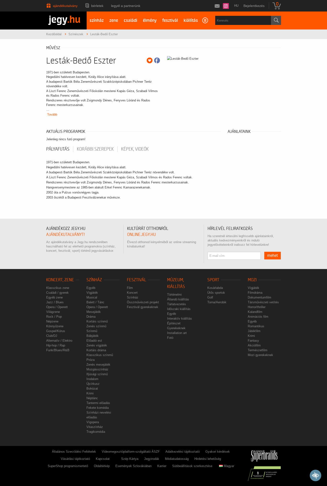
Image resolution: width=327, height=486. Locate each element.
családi (130, 20)
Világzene (53, 312)
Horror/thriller (256, 307)
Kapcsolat (103, 459)
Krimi (90, 393)
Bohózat (92, 388)
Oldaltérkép (102, 466)
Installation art (177, 333)
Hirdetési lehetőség (207, 459)
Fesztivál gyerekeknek (142, 307)
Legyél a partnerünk (125, 6)
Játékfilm (254, 331)
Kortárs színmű (97, 321)
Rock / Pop (54, 316)
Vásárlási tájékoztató (75, 459)
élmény (150, 20)
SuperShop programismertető (68, 466)
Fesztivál (136, 279)
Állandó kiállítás (178, 299)
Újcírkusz (93, 384)
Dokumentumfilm (259, 297)
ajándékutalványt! (65, 234)
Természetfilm (257, 350)
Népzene (52, 321)
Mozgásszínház (97, 369)
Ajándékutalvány (65, 6)
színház (97, 20)
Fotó (170, 338)
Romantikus (256, 326)
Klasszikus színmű (99, 355)
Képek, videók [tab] (135, 149)
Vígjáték (92, 292)
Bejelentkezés (254, 6)
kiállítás (191, 20)
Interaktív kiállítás (179, 318)
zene (113, 20)
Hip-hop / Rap (55, 345)
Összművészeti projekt (143, 302)
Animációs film (258, 316)
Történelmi (174, 294)
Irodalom (92, 379)
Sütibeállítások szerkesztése (192, 466)
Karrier (161, 466)
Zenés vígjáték (96, 345)
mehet (272, 255)
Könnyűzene (54, 326)
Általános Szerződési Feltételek (74, 451)
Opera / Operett (57, 307)
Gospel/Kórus (55, 331)
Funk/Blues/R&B (57, 350)
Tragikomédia (95, 431)
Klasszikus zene (57, 288)
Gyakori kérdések (217, 451)
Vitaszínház (94, 427)
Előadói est (94, 340)
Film (130, 288)
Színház (94, 279)
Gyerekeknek (176, 328)
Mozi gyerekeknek (260, 355)
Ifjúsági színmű (97, 374)
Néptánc (92, 398)
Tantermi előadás (98, 403)
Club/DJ (51, 336)
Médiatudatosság (177, 459)
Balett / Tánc (95, 302)
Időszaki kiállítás (179, 309)
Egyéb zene (54, 297)
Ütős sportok (216, 292)
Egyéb (90, 288)
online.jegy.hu (141, 234)
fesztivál (170, 20)
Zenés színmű (96, 326)
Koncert (132, 292)
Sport (213, 279)
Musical (91, 297)
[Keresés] (276, 20)
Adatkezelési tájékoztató (182, 451)
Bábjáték (92, 336)
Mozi (252, 279)
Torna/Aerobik (216, 302)
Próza (90, 360)
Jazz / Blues (55, 302)
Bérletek (97, 6)
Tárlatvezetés (176, 304)
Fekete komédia (97, 408)
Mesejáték (93, 312)
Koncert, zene (60, 279)
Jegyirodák (151, 459)
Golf (210, 297)
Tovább (52, 114)
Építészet (173, 323)
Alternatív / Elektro (59, 340)
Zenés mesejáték (98, 364)
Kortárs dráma (96, 350)
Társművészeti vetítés (263, 302)
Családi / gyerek (57, 292)
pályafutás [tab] (57, 149)
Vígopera (92, 422)
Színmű (91, 331)
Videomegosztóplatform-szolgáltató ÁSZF (131, 451)
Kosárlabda (215, 288)
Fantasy (253, 340)
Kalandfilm (255, 312)
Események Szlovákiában (133, 466)
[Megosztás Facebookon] (157, 60)
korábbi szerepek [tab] (95, 149)
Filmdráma (255, 292)
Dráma (91, 316)
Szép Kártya (129, 459)
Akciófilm (254, 345)
